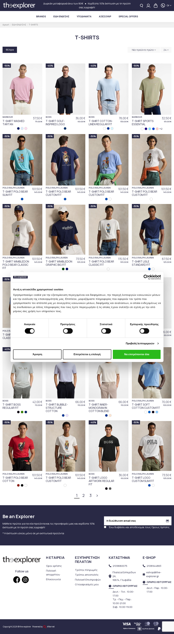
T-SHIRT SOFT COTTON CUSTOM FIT (146, 406)
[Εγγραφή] (167, 520)
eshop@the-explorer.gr (153, 574)
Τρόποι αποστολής (87, 574)
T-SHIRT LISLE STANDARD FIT (141, 263)
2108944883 (154, 566)
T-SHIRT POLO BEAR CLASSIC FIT (101, 263)
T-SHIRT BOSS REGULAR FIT (12, 406)
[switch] (68, 331)
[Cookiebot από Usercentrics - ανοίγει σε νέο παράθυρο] (146, 277)
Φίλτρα (10, 49)
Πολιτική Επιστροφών (88, 579)
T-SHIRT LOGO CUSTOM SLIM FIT (143, 479)
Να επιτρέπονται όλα (136, 354)
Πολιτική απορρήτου (53, 572)
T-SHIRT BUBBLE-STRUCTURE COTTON (57, 408)
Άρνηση (37, 354)
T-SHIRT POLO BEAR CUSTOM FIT (58, 193)
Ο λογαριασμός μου (87, 584)
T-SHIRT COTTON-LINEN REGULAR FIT (101, 122)
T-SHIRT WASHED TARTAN (13, 122)
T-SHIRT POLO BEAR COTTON (15, 479)
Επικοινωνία (53, 579)
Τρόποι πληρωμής (86, 570)
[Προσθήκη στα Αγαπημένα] (38, 68)
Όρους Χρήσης (160, 527)
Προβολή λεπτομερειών (140, 343)
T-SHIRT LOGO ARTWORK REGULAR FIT (101, 481)
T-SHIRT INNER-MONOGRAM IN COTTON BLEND (99, 408)
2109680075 (120, 566)
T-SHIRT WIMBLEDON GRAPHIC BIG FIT (59, 263)
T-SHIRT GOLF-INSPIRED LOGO (55, 122)
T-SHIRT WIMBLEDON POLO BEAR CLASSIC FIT (16, 265)
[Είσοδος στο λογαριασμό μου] (148, 5)
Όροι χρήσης (54, 566)
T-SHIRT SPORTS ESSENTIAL (143, 122)
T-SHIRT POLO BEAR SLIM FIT (15, 193)
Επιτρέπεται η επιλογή (87, 354)
